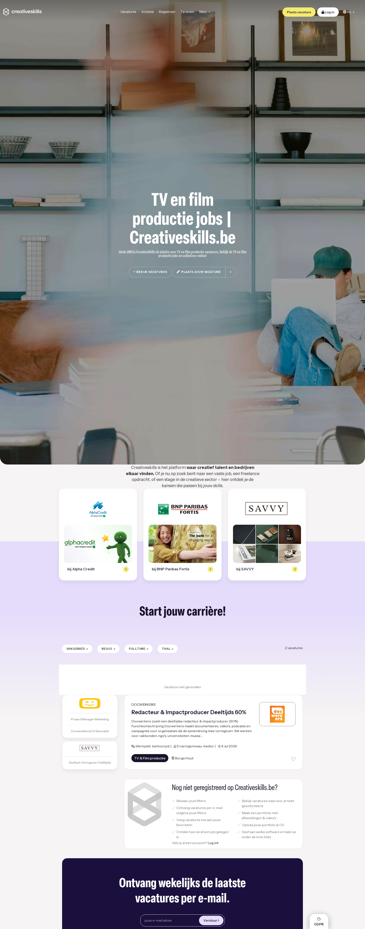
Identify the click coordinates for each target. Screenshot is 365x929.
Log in (329, 12)
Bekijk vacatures (151, 272)
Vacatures (128, 12)
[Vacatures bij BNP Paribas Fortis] (182, 509)
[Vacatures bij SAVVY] (267, 509)
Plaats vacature (299, 12)
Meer (203, 12)
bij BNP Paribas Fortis (170, 569)
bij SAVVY (245, 569)
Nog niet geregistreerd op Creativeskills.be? (225, 788)
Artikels (147, 12)
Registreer (167, 12)
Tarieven (187, 12)
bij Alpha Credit (81, 569)
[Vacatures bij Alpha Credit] (98, 509)
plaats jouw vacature (200, 272)
